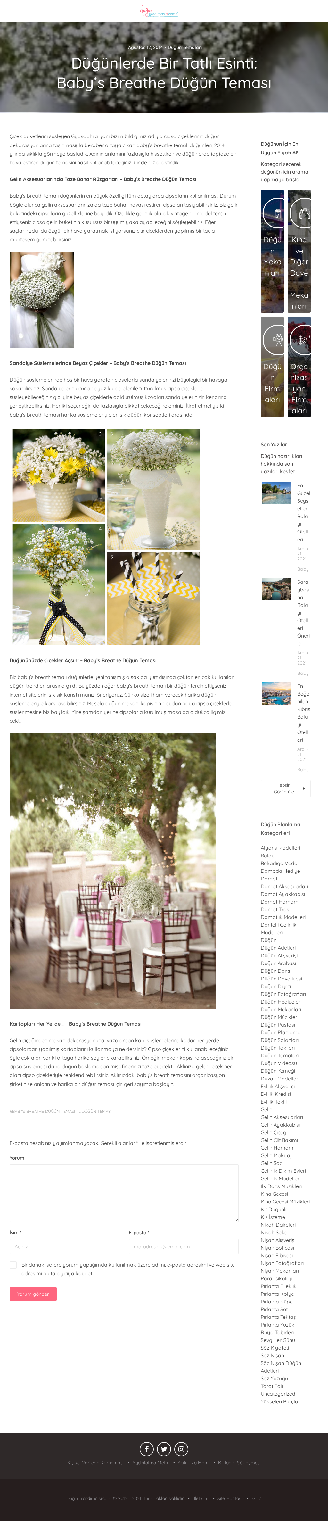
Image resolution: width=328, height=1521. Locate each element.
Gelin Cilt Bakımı (279, 1140)
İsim (15, 1232)
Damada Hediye (280, 871)
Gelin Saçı (272, 1163)
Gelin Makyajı (276, 1155)
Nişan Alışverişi (278, 1240)
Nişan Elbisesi (277, 1255)
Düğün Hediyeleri (281, 1001)
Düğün (268, 940)
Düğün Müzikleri (279, 1017)
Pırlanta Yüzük (277, 1324)
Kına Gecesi (274, 1194)
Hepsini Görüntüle (284, 788)
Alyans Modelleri (280, 848)
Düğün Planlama (281, 1032)
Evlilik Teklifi (274, 1101)
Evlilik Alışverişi (278, 1086)
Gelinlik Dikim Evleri (283, 1171)
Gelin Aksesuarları (282, 1117)
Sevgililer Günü (278, 1340)
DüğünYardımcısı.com (89, 1498)
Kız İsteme (273, 1217)
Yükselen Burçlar (280, 1401)
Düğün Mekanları (281, 1009)
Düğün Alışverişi (279, 955)
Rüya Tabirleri (277, 1332)
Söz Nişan (272, 1355)
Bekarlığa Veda (279, 863)
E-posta (139, 1232)
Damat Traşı (275, 909)
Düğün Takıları (278, 1048)
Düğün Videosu (279, 1063)
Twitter (164, 1451)
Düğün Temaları (185, 47)
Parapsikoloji (276, 1278)
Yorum (17, 1158)
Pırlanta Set (274, 1309)
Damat (269, 878)
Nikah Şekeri (275, 1232)
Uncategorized (278, 1394)
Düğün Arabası (278, 963)
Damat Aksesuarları (284, 886)
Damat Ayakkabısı (283, 894)
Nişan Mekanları (280, 1271)
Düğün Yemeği (278, 1071)
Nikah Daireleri (278, 1224)
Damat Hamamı (280, 901)
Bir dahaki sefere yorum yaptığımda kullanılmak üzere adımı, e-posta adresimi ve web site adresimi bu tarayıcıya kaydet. (128, 1269)
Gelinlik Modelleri (280, 1178)
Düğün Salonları (280, 1040)
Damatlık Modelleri (283, 917)
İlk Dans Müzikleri (281, 1186)
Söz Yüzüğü (274, 1378)
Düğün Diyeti (276, 986)
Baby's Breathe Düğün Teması (43, 1111)
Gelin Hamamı (277, 1148)
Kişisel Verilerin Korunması (95, 1463)
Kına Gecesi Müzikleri (285, 1201)
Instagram (181, 1451)
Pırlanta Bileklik (279, 1286)
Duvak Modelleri (280, 1078)
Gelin (266, 1109)
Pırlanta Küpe (277, 1301)
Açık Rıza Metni (193, 1463)
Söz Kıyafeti (275, 1347)
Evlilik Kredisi (276, 1094)
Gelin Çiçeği (274, 1132)
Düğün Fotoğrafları (283, 994)
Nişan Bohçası (277, 1247)
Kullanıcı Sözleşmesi (239, 1463)
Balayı (303, 569)
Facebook (146, 1451)
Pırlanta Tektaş (278, 1317)
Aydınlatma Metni (150, 1463)
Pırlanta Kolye (277, 1294)
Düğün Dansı (276, 971)
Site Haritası (229, 1498)
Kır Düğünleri (276, 1209)
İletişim (201, 1498)
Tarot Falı (272, 1386)
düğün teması (96, 1111)
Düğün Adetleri (278, 948)
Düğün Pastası (278, 1024)
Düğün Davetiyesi (281, 978)
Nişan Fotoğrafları (282, 1263)
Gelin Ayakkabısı (280, 1124)
